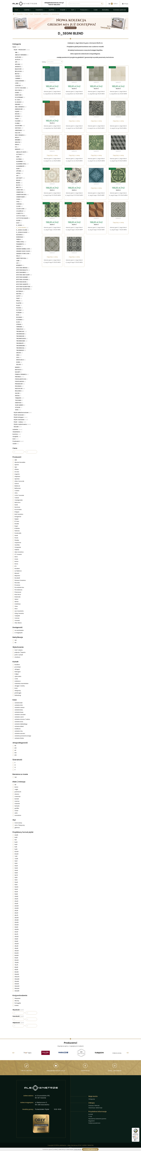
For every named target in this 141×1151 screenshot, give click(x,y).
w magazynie (18, 633)
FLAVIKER (19, 121)
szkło (16, 813)
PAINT (19, 298)
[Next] (127, 1053)
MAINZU (18, 367)
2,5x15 (16, 835)
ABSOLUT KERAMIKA (21, 55)
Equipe (17, 519)
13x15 (16, 877)
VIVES (18, 410)
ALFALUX (19, 59)
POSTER (19, 308)
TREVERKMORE (21, 345)
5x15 (16, 847)
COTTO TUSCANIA (21, 88)
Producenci (84, 10)
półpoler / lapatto (20, 652)
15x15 (16, 884)
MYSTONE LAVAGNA (23, 279)
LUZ (18, 263)
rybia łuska (18, 676)
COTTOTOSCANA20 (23, 218)
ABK (17, 52)
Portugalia (18, 1003)
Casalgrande (19, 500)
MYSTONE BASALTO (23, 270)
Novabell (17, 578)
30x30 (16, 932)
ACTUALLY (20, 154)
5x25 (16, 837)
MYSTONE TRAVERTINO (24, 289)
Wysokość (18, 1010)
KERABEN (18, 140)
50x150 (17, 955)
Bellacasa (18, 488)
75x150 (17, 962)
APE (17, 62)
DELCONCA (19, 90)
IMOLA (18, 137)
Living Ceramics (19, 613)
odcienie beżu (19, 710)
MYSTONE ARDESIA (22, 268)
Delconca (17, 502)
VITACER (18, 407)
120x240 (17, 986)
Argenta (17, 474)
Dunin (16, 505)
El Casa (17, 521)
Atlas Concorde (19, 481)
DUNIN (18, 92)
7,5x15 (16, 858)
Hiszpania (17, 998)
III (15, 765)
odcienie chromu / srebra (22, 719)
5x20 (16, 844)
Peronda (17, 583)
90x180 (17, 972)
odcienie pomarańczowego (23, 736)
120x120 (17, 984)
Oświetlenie (39, 10)
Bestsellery (105, 10)
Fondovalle (18, 533)
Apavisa (17, 479)
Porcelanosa (18, 590)
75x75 (16, 965)
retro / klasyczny (20, 825)
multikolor (18, 729)
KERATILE (18, 142)
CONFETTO (20, 213)
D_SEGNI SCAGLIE (22, 232)
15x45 (16, 892)
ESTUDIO (18, 116)
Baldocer (17, 486)
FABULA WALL (21, 242)
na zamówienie (19, 630)
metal (16, 810)
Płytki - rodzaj (20, 422)
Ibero (16, 557)
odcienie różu (19, 731)
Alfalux (17, 469)
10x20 (16, 866)
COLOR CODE (21, 209)
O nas (90, 1116)
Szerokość (18, 1016)
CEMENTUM (20, 192)
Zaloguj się (91, 1099)
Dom (72, 10)
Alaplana (17, 476)
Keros (16, 564)
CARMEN (18, 78)
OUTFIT (19, 296)
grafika (17, 808)
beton (16, 787)
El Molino (17, 528)
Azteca (17, 483)
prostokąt (18, 667)
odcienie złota (19, 721)
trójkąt (17, 674)
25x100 (17, 918)
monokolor (18, 815)
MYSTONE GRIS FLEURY (24, 275)
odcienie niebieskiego (21, 724)
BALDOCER (19, 69)
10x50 (16, 873)
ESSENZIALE (20, 237)
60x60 (16, 958)
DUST (19, 223)
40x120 (17, 943)
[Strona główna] (14, 14)
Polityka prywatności (94, 1123)
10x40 (16, 870)
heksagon (18, 671)
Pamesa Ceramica (20, 580)
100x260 (17, 979)
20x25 (16, 903)
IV (15, 767)
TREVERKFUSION (21, 338)
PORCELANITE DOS (21, 379)
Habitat (17, 549)
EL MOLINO (19, 102)
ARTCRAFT (20, 178)
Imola (16, 559)
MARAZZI (45, 14)
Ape (16, 467)
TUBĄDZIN (19, 398)
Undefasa (17, 604)
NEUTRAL (20, 294)
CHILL (19, 201)
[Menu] (138, 1129)
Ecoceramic (18, 509)
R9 (15, 745)
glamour (17, 827)
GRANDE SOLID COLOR (23, 251)
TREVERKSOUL (21, 348)
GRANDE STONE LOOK (23, 253)
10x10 (16, 861)
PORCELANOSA (20, 381)
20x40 (16, 901)
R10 (15, 748)
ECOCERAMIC (20, 97)
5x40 (16, 842)
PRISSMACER (20, 384)
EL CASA (18, 100)
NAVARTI (18, 372)
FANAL (18, 118)
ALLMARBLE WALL (22, 164)
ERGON (18, 114)
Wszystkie (20, 14)
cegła (16, 789)
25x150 (17, 922)
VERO (19, 355)
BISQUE (19, 180)
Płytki (16, 10)
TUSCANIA (19, 400)
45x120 (17, 951)
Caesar (17, 498)
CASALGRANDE (20, 81)
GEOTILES (19, 128)
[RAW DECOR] (79, 1049)
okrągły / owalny (20, 686)
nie (15, 642)
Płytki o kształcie (21, 419)
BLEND (19, 183)
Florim (16, 538)
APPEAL (19, 173)
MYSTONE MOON (22, 282)
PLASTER (19, 303)
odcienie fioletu (19, 738)
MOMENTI (20, 265)
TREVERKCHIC (21, 331)
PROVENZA (19, 386)
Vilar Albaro (18, 623)
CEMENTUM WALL (22, 194)
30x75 (16, 934)
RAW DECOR (20, 388)
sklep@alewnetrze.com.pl (56, 1071)
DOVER (19, 220)
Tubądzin (17, 616)
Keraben (17, 568)
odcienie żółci (19, 705)
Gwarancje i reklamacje (95, 1108)
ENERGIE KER (20, 109)
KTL (17, 147)
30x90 (16, 941)
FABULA (19, 239)
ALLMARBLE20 (21, 166)
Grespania (18, 547)
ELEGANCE (20, 235)
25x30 (16, 913)
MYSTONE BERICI (22, 272)
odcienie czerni (19, 717)
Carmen (17, 618)
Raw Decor (18, 594)
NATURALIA (20, 291)
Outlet (96, 10)
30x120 (17, 925)
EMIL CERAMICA (20, 107)
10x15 (16, 863)
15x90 (16, 894)
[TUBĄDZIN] (97, 1049)
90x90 (16, 969)
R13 (15, 755)
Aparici (17, 464)
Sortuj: (44, 62)
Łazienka (26, 10)
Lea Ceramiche (19, 611)
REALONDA (19, 391)
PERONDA (19, 377)
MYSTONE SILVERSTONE (24, 286)
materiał (17, 803)
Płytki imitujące (20, 417)
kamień (17, 799)
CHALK (19, 199)
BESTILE (18, 74)
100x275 (17, 977)
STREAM (19, 324)
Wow (16, 608)
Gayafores (18, 542)
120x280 (17, 991)
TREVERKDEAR (21, 334)
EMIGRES (19, 104)
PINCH (19, 301)
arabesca (17, 681)
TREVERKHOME (21, 341)
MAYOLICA (19, 369)
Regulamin (91, 1121)
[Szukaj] (102, 3)
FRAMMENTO (21, 244)
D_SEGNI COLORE (22, 230)
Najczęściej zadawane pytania (97, 1118)
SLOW (19, 322)
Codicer (17, 490)
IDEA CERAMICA (20, 135)
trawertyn (17, 796)
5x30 (16, 849)
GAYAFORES (20, 126)
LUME (18, 260)
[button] (55, 61)
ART (18, 175)
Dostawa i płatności (119, 10)
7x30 (16, 856)
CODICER (19, 85)
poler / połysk (19, 655)
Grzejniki (62, 10)
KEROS (18, 144)
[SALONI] (43, 1049)
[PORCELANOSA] (115, 1049)
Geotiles (17, 545)
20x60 (16, 896)
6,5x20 (16, 854)
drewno (17, 794)
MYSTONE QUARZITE (23, 284)
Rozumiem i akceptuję (90, 1149)
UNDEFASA (19, 403)
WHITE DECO (21, 360)
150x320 (17, 988)
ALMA (19, 168)
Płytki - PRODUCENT (35, 14)
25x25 (16, 910)
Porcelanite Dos (19, 587)
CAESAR (18, 76)
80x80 (16, 967)
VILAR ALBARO (20, 405)
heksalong (18, 695)
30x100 (17, 929)
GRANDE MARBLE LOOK (24, 249)
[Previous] (14, 1053)
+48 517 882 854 (26, 1071)
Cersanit (17, 620)
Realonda (17, 597)
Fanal (16, 535)
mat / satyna (18, 650)
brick (16, 688)
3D (15, 784)
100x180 (17, 981)
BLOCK (19, 185)
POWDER (20, 312)
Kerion (16, 561)
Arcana (17, 472)
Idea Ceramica (19, 552)
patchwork (18, 792)
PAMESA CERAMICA (22, 374)
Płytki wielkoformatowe (23, 412)
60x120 (17, 960)
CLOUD (19, 206)
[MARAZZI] (62, 1053)
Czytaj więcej (77, 1149)
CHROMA (20, 204)
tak (16, 640)
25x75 (16, 915)
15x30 (16, 889)
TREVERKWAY (21, 350)
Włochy (17, 1001)
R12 (15, 753)
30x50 (16, 927)
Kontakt (90, 1114)
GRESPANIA (20, 130)
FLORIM (18, 123)
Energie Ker (18, 516)
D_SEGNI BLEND (54, 14)
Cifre (16, 493)
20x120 (17, 906)
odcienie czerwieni (20, 714)
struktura (17, 657)
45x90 (16, 948)
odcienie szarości (20, 733)
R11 (15, 750)
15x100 (16, 887)
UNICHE (19, 353)
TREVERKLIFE (20, 343)
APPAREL (20, 171)
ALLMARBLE (20, 161)
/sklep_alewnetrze (114, 1071)
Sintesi (16, 601)
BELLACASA (19, 71)
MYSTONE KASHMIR (23, 277)
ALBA (19, 157)
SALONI (18, 393)
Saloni (16, 599)
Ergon (16, 526)
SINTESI (18, 395)
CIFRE (18, 83)
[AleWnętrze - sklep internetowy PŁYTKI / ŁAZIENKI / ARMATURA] (25, 4)
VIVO (18, 357)
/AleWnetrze (85, 1071)
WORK (19, 362)
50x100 (17, 953)
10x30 (16, 868)
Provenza (17, 585)
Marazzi (17, 573)
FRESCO (19, 246)
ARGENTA (19, 66)
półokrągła (18, 693)
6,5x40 (16, 851)
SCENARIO (20, 319)
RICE (18, 315)
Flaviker (17, 540)
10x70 (16, 875)
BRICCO (19, 187)
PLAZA (19, 305)
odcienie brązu (19, 712)
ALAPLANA (19, 57)
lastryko (17, 806)
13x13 (16, 880)
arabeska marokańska (21, 683)
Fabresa (17, 531)
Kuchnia (51, 10)
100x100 (17, 974)
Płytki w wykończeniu (22, 424)
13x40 (16, 882)
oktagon (17, 669)
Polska (17, 1005)
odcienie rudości (19, 707)
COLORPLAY (21, 211)
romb (16, 679)
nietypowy (18, 690)
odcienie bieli (18, 703)
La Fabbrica (18, 571)
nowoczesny (18, 823)
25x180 (17, 920)
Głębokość (18, 1023)
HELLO (19, 256)
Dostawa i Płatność (94, 1105)
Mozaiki (18, 427)
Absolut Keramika (20, 462)
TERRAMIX (20, 327)
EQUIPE (18, 111)
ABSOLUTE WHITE (22, 152)
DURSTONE (19, 95)
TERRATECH (20, 329)
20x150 (17, 908)
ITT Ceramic (18, 554)
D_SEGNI (20, 225)
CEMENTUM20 (21, 197)
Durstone (17, 507)
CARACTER (20, 190)
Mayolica (17, 575)
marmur (17, 801)
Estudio (17, 523)
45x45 (16, 946)
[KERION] (26, 1049)
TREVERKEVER (21, 336)
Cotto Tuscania (19, 495)
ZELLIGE (19, 364)
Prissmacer (18, 592)
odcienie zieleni (19, 726)
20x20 (16, 899)
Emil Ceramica (19, 514)
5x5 (16, 840)
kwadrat (17, 664)
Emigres (17, 512)
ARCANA (19, 64)
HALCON (18, 133)
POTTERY (20, 310)
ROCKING (20, 317)
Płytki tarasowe (19, 415)
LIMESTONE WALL (22, 258)
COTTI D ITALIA (21, 216)
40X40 (16, 936)
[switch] (135, 1140)
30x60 (16, 939)
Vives (16, 606)
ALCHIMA (20, 159)
